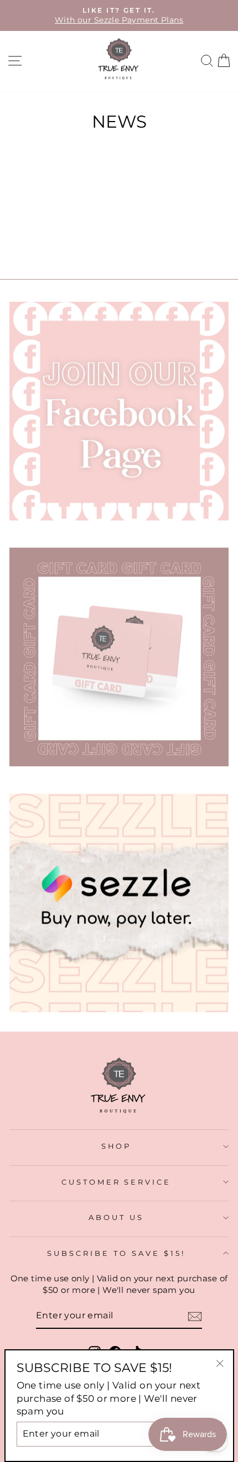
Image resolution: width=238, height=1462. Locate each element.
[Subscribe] (195, 1316)
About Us (116, 1217)
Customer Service (116, 1181)
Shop (116, 1146)
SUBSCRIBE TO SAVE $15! (116, 1253)
